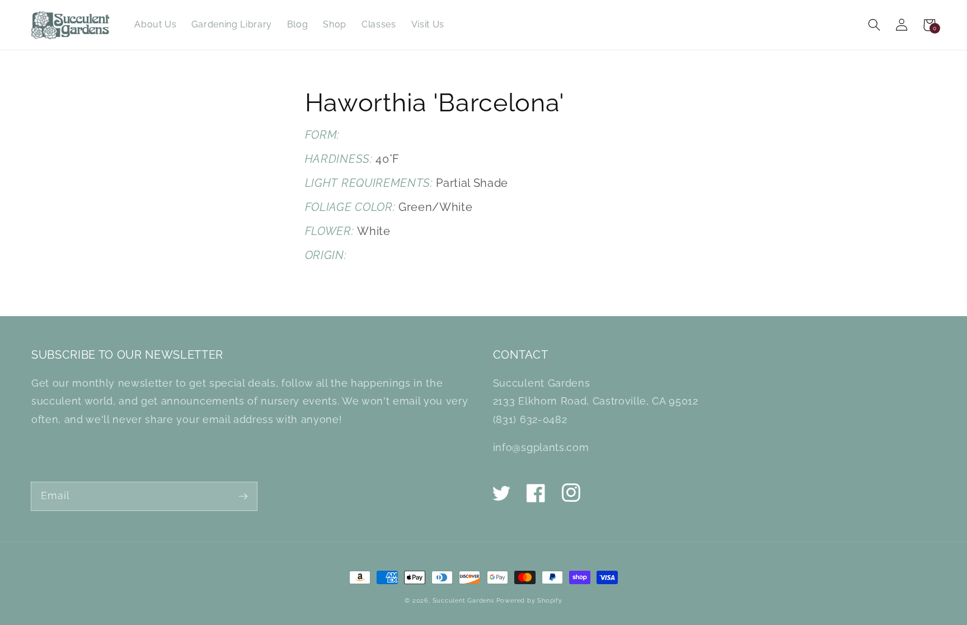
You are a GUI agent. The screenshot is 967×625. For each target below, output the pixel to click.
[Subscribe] (243, 496)
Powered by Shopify (529, 600)
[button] (874, 25)
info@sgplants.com (541, 447)
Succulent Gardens (463, 600)
